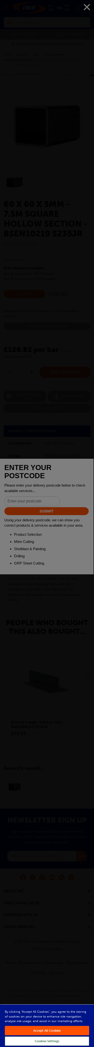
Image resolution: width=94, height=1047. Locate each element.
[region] (47, 1025)
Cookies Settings (47, 1041)
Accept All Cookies (47, 1030)
